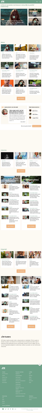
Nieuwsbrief (4, 379)
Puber (30, 382)
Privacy (30, 399)
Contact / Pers (4, 377)
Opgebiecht (18, 373)
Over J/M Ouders (5, 373)
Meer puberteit (21, 271)
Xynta (32, 410)
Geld (3, 397)
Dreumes (30, 375)
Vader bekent (18, 377)
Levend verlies (18, 379)
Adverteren (4, 380)
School (3, 403)
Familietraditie (18, 384)
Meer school (31, 326)
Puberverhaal (18, 382)
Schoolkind (31, 380)
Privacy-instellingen (6, 405)
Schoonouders (18, 386)
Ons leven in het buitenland (20, 380)
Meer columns (21, 170)
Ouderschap (4, 396)
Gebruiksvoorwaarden (33, 397)
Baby (30, 373)
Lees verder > (23, 121)
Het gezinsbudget (19, 375)
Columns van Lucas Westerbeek (19, 391)
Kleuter (30, 379)
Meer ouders (10, 326)
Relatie (3, 401)
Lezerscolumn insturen (20, 396)
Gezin (3, 399)
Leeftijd (30, 372)
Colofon (3, 375)
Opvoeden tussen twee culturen (20, 388)
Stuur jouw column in (36, 126)
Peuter (30, 377)
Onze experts (4, 382)
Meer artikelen (21, 98)
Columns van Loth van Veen (20, 393)
